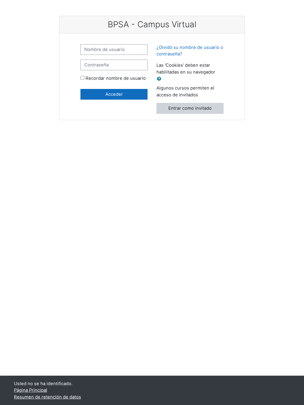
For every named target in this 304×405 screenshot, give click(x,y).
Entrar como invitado (190, 108)
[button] (160, 78)
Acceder (114, 94)
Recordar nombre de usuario (116, 78)
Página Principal (30, 390)
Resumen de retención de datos (47, 397)
